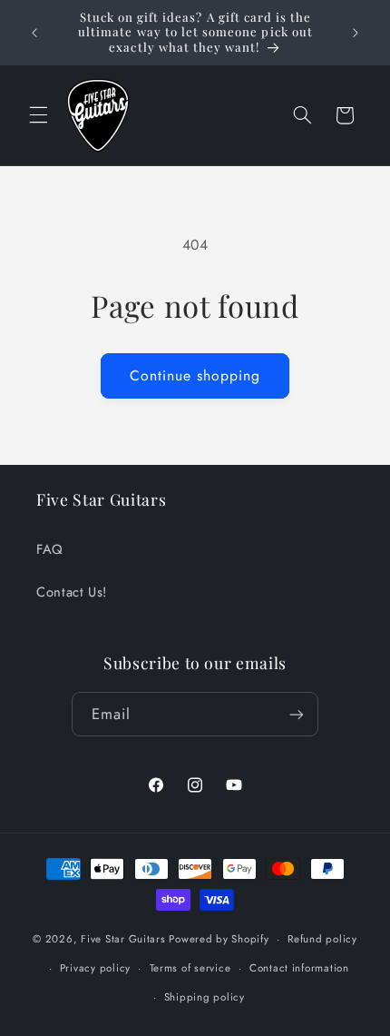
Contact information (299, 968)
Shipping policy (204, 997)
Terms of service (190, 968)
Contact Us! (71, 592)
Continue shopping (195, 375)
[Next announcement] (355, 33)
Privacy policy (95, 968)
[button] (38, 115)
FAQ (49, 549)
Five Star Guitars (123, 939)
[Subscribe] (296, 714)
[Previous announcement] (34, 33)
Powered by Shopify (218, 939)
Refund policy (322, 939)
